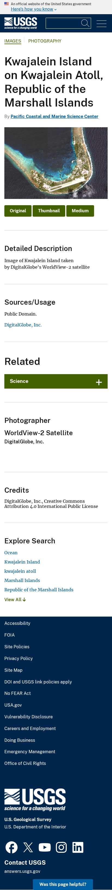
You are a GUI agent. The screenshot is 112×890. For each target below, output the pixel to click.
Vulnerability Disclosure (28, 717)
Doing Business (19, 740)
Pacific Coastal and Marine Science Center (54, 116)
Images (12, 41)
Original (18, 210)
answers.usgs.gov (22, 871)
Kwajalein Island (22, 562)
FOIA (9, 635)
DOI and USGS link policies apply (38, 682)
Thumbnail (49, 210)
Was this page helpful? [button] (62, 884)
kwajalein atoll (20, 571)
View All (13, 599)
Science (19, 381)
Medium (80, 210)
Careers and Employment (30, 728)
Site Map (13, 670)
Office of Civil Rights (25, 763)
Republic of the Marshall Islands (38, 589)
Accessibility (17, 623)
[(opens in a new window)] (11, 846)
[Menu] (101, 24)
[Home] (20, 28)
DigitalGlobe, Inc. (23, 325)
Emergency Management (29, 751)
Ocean (11, 552)
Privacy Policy (18, 658)
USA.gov (13, 705)
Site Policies (16, 646)
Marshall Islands (22, 580)
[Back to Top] (92, 870)
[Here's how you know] (56, 7)
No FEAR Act (17, 693)
